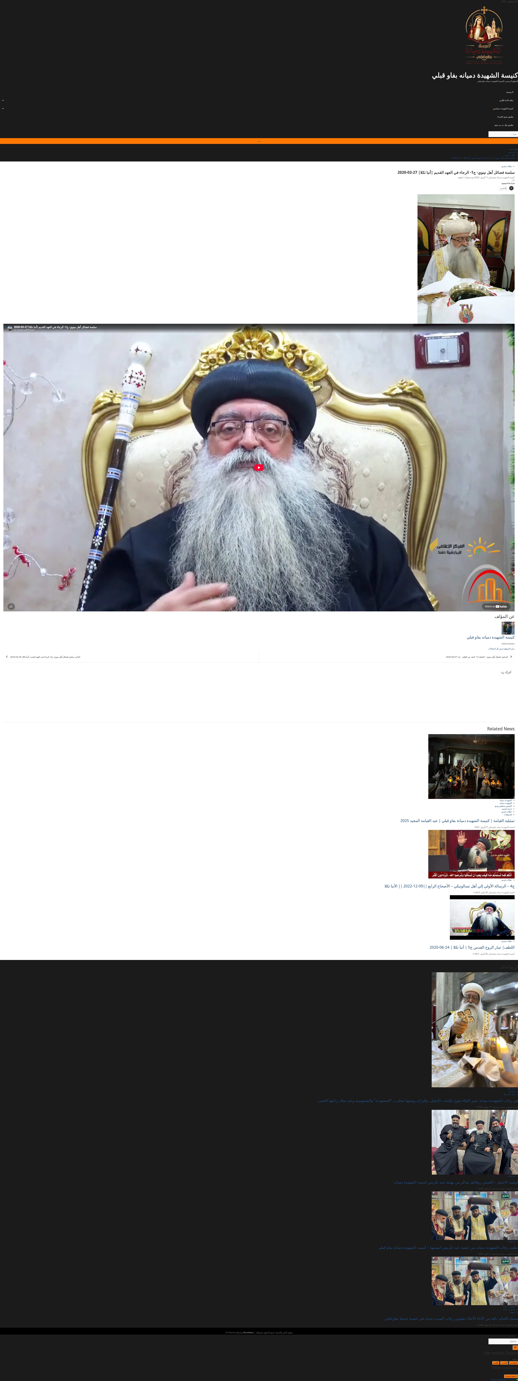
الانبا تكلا (511, 1088)
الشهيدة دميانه (506, 800)
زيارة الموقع (509, 648)
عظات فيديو (507, 166)
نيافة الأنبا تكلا (509, 1094)
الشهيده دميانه (506, 803)
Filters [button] (511, 1359)
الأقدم (495, 1363)
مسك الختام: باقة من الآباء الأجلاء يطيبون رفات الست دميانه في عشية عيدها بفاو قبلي (451, 1318)
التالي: (45, 656)
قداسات (511, 1091)
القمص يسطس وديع (503, 806)
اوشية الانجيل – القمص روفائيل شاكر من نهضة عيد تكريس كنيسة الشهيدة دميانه (456, 1182)
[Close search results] (515, 1347)
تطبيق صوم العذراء (505, 116)
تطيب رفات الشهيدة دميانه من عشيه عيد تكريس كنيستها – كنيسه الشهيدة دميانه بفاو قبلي (448, 1247)
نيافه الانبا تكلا (507, 100)
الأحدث (504, 1363)
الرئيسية (509, 92)
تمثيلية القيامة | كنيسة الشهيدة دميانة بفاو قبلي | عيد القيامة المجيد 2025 (457, 820)
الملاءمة (513, 1363)
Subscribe (513, 149)
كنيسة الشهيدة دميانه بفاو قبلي (475, 75)
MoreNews (248, 1332)
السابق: (477, 656)
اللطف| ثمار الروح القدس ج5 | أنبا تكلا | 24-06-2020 (472, 947)
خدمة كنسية (507, 808)
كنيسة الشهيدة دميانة (504, 108)
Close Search (511, 1376)
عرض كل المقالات (496, 648)
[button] (259, 85)
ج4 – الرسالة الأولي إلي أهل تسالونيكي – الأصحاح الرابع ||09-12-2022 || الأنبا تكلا (449, 885)
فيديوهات (508, 814)
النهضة (512, 1312)
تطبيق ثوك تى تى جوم (504, 125)
